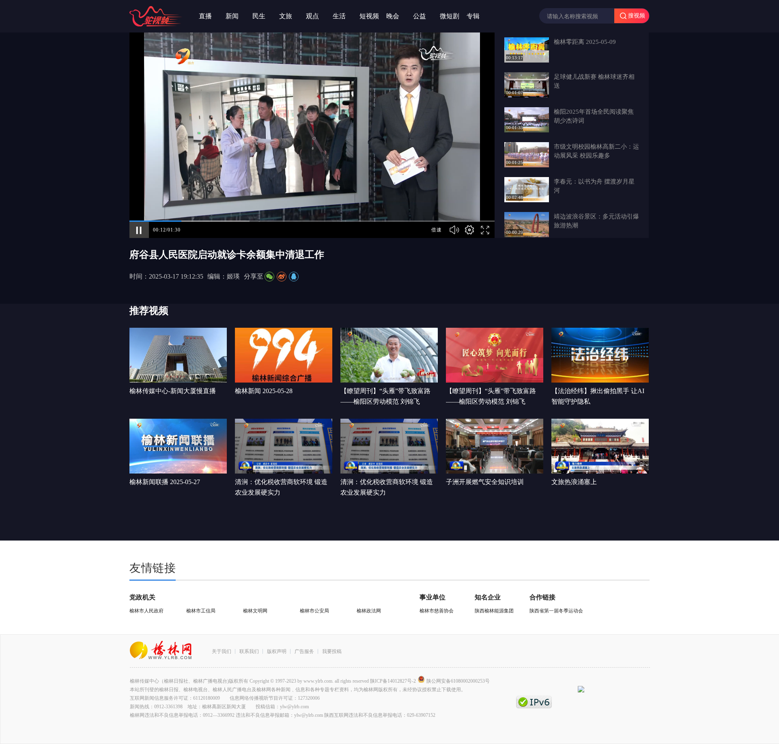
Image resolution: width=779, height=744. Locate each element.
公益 (419, 16)
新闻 (232, 16)
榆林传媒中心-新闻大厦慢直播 (172, 390)
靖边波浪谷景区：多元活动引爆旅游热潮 (596, 221)
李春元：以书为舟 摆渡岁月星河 (594, 186)
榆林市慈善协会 (437, 611)
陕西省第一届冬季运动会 (556, 611)
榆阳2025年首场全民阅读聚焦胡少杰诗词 (594, 116)
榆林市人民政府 (146, 611)
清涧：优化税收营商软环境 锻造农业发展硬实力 (281, 487)
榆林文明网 (255, 611)
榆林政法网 (369, 611)
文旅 (285, 16)
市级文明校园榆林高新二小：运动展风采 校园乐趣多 (596, 151)
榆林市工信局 (200, 611)
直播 (205, 16)
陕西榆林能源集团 (494, 611)
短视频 (369, 16)
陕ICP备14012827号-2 (393, 681)
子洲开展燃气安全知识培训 (485, 481)
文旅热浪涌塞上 (574, 481)
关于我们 (221, 651)
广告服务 (304, 651)
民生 (258, 16)
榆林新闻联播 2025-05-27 (164, 481)
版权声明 (276, 651)
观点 (312, 16)
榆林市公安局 (314, 611)
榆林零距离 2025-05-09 (585, 42)
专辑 (473, 16)
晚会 (392, 16)
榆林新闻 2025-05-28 (264, 390)
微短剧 (449, 16)
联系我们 (249, 651)
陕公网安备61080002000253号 (458, 681)
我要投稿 (332, 651)
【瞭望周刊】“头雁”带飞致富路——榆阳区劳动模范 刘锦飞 (385, 396)
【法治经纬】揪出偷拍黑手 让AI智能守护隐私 (597, 396)
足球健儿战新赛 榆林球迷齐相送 (594, 81)
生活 (339, 16)
